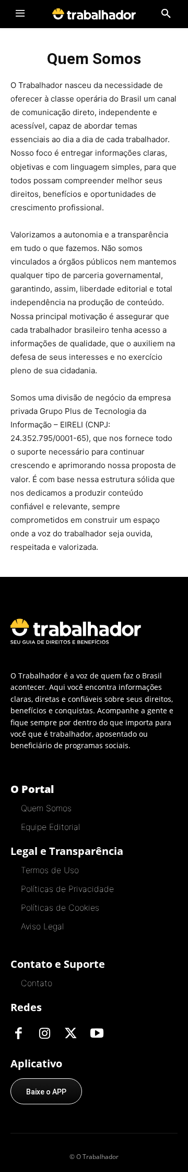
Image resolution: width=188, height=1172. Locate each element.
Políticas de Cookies (60, 907)
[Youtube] (96, 1034)
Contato (36, 983)
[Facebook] (18, 1034)
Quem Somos (46, 808)
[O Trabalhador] (94, 13)
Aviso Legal (42, 926)
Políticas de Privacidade (67, 889)
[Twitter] (70, 1034)
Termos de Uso (50, 870)
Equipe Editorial (50, 827)
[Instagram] (44, 1034)
